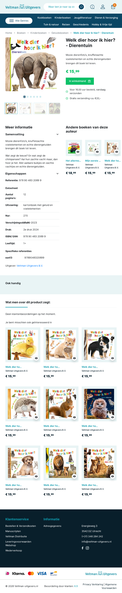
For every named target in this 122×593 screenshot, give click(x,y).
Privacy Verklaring (93, 584)
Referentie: (11, 180)
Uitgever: (10, 265)
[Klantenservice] (92, 6)
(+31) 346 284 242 (92, 536)
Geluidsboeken (59, 32)
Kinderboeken (38, 32)
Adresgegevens (52, 525)
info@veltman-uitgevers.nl (97, 541)
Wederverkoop (13, 550)
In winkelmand (78, 81)
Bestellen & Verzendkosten (20, 525)
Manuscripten (13, 531)
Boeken (21, 32)
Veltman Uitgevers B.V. (30, 265)
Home (8, 32)
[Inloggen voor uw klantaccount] (102, 6)
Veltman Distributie (16, 536)
